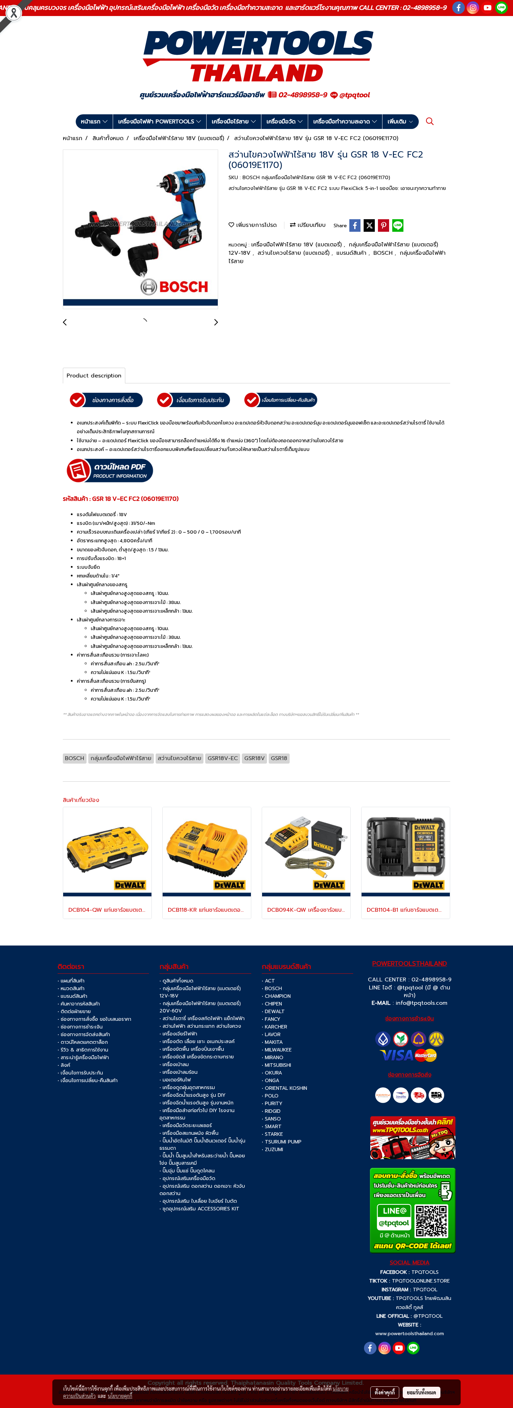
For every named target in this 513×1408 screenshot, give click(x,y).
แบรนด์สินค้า (352, 253)
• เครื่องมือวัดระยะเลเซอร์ (185, 1125)
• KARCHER (274, 1027)
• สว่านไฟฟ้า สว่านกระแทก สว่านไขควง (200, 1026)
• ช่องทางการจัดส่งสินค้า (84, 1034)
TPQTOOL (425, 1289)
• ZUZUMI (272, 1149)
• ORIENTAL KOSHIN (284, 1088)
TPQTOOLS (425, 1272)
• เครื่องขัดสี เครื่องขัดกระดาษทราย (196, 1057)
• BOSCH (272, 988)
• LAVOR (271, 1034)
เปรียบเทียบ (311, 225)
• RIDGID (271, 1111)
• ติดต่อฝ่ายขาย (74, 1011)
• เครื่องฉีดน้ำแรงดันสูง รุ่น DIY (192, 1095)
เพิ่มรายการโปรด (255, 225)
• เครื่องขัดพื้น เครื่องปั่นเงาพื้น (191, 1049)
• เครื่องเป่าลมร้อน (178, 1072)
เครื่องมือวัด (282, 121)
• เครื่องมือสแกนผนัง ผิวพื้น (188, 1133)
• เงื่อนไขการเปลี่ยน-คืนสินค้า (88, 1080)
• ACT (268, 981)
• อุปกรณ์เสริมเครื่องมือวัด (187, 1178)
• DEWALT (273, 1011)
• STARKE (272, 1134)
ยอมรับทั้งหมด (421, 1392)
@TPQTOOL (428, 1316)
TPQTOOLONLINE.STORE (421, 1281)
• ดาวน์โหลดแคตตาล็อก (83, 1042)
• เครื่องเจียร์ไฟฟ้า (178, 1034)
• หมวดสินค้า (71, 988)
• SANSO (271, 1119)
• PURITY (272, 1103)
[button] (430, 121)
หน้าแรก (92, 121)
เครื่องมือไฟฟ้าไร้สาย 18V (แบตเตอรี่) (297, 244)
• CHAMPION (276, 996)
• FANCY (271, 1019)
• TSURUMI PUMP (282, 1142)
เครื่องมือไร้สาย (231, 121)
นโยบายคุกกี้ (120, 1396)
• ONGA (270, 1080)
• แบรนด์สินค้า (72, 996)
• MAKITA (272, 1042)
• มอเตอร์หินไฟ (175, 1080)
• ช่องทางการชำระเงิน (80, 1027)
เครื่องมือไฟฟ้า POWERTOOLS (157, 121)
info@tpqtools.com (421, 1003)
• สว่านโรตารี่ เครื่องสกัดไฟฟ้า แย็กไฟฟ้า (202, 1018)
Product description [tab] (94, 376)
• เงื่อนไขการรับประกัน (80, 1073)
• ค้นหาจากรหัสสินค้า (79, 1004)
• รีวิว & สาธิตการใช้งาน (83, 1050)
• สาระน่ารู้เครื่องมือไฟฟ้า (83, 1057)
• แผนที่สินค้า (71, 981)
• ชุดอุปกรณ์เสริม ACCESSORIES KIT (199, 1208)
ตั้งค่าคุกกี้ (385, 1392)
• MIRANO (272, 1057)
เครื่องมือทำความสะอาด (342, 121)
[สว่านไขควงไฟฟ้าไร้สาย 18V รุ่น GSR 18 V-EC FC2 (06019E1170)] (140, 229)
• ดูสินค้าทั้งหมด (176, 981)
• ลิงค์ (64, 1065)
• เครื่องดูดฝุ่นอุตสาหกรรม (187, 1087)
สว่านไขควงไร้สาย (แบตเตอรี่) (295, 253)
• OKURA (272, 1073)
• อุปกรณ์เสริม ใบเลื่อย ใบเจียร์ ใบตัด (198, 1201)
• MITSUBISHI (276, 1065)
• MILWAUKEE (277, 1050)
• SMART (272, 1126)
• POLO (270, 1096)
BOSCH (384, 253)
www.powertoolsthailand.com (409, 1333)
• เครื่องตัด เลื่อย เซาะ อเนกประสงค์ (197, 1041)
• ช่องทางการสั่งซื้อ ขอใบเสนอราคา (94, 1019)
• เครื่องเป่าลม (174, 1064)
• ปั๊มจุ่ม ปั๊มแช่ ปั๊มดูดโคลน (187, 1170)
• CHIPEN (272, 1004)
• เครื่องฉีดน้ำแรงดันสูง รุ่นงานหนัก (196, 1103)
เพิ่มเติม (398, 121)
